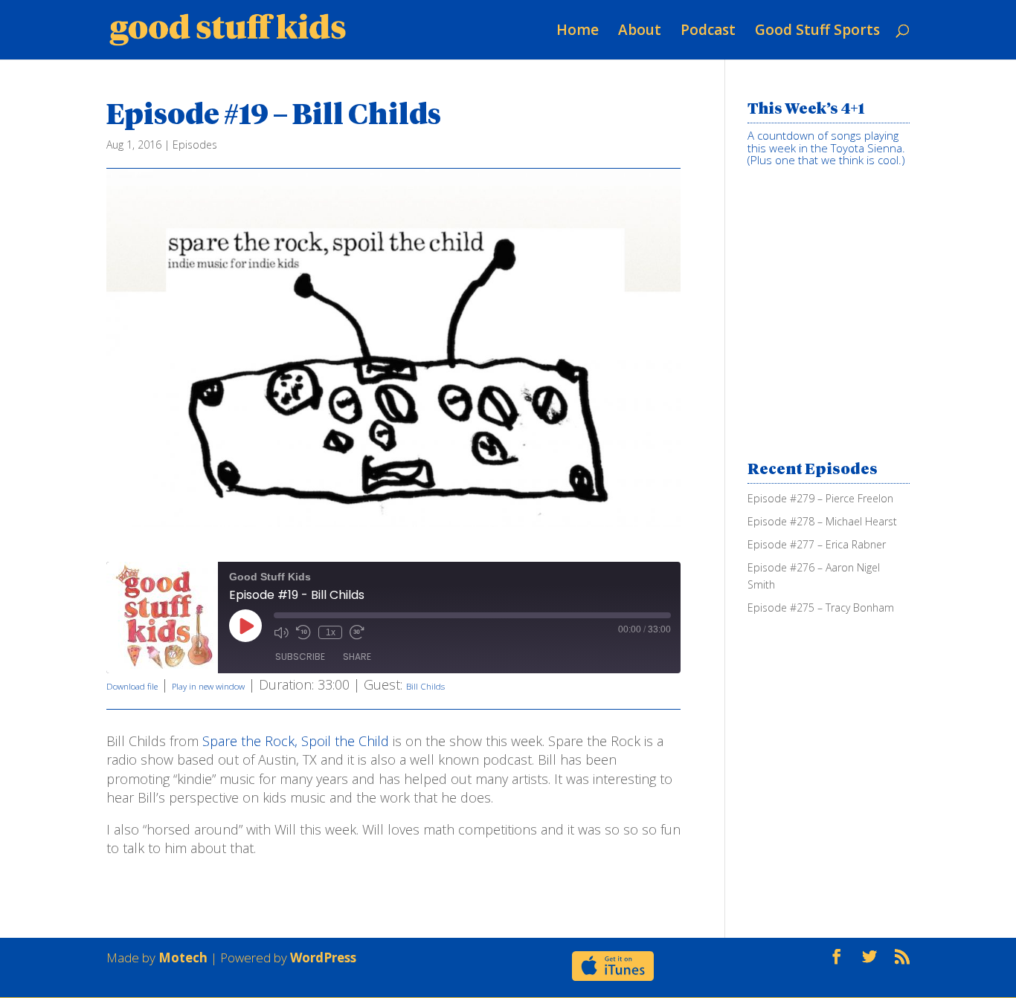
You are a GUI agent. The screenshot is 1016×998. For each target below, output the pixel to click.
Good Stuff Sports (817, 29)
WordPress (323, 957)
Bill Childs (425, 686)
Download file (132, 686)
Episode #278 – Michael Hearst (822, 521)
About (639, 29)
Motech (183, 957)
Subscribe (300, 656)
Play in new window (208, 686)
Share (357, 656)
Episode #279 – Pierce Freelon (820, 498)
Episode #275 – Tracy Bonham (820, 607)
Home (577, 29)
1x (330, 632)
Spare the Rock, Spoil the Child (295, 741)
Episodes (195, 144)
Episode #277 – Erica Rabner (816, 544)
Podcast (708, 29)
